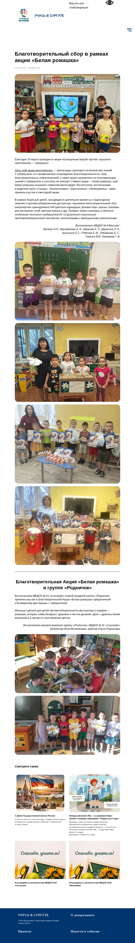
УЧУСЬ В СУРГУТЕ (49, 15)
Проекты (24, 931)
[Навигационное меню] (129, 30)
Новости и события (85, 931)
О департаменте (82, 915)
